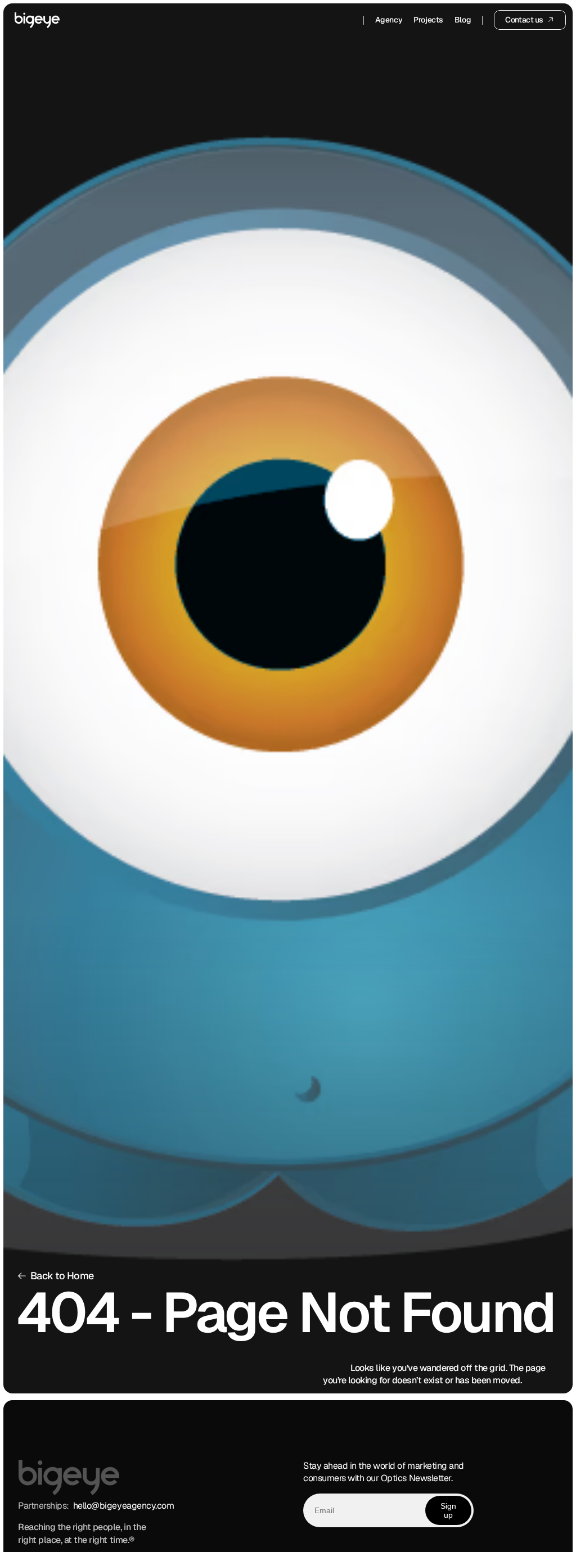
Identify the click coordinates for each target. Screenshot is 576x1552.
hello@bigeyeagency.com (123, 1506)
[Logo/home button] (37, 20)
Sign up (448, 1510)
